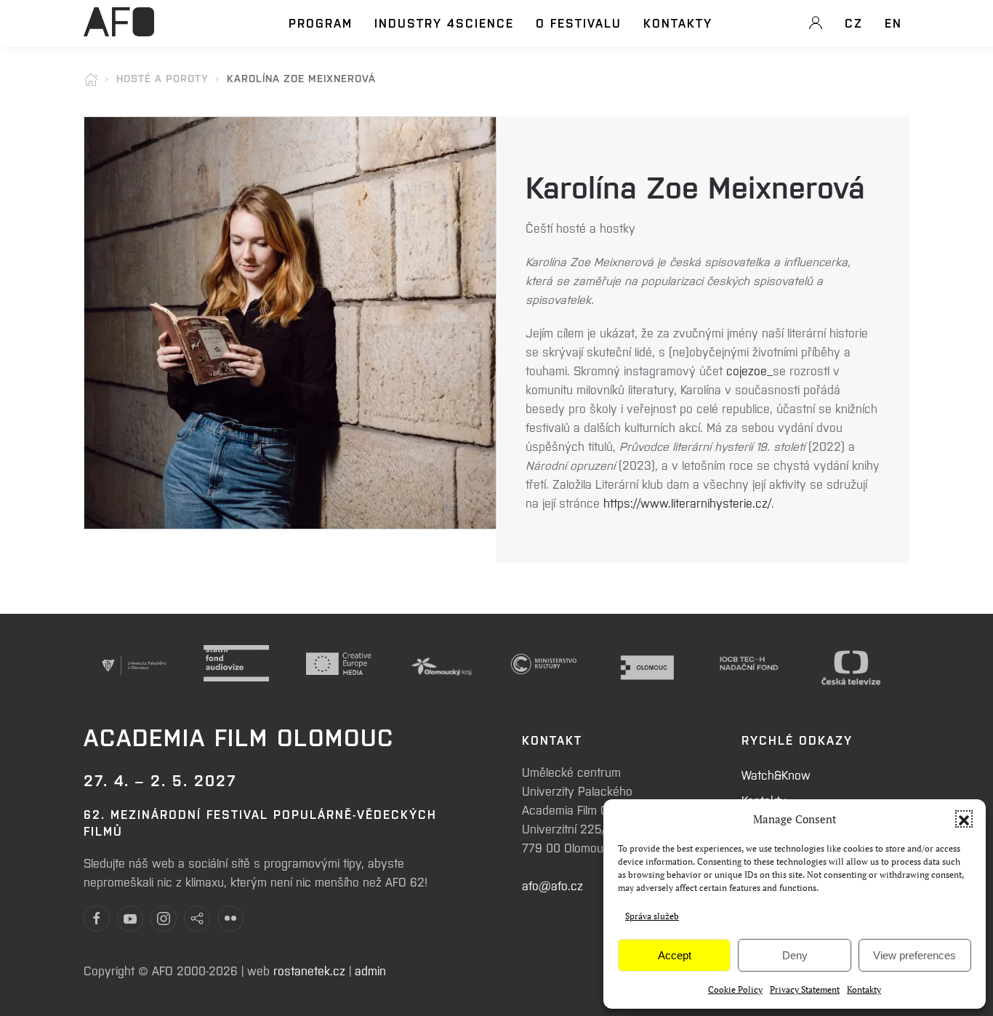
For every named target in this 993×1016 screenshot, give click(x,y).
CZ (854, 22)
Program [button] (321, 22)
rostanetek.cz (309, 970)
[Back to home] (119, 30)
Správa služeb (652, 916)
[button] (964, 819)
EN (893, 22)
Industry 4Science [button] (444, 22)
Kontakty (864, 989)
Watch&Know (776, 774)
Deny (795, 955)
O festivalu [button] (579, 22)
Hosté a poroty (162, 77)
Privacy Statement (805, 989)
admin (370, 970)
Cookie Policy (735, 989)
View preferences (914, 955)
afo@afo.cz (552, 885)
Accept (674, 955)
